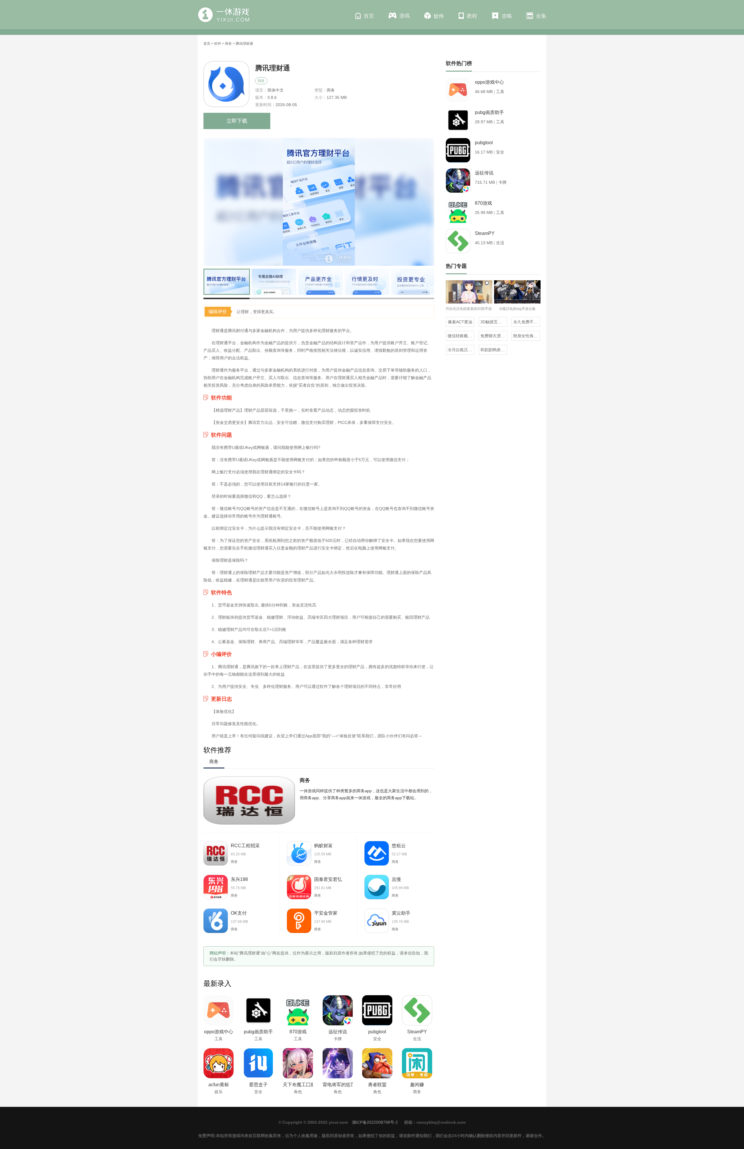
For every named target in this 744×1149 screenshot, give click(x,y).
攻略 (507, 16)
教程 (472, 16)
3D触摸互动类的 (493, 322)
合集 (541, 16)
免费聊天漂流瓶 (493, 335)
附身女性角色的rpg (526, 335)
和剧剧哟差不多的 (493, 349)
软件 (439, 16)
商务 (228, 44)
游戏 (404, 16)
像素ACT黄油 (460, 322)
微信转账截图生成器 (461, 335)
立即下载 (236, 121)
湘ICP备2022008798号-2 (375, 1122)
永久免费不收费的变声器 (526, 322)
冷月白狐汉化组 (461, 349)
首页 (369, 16)
